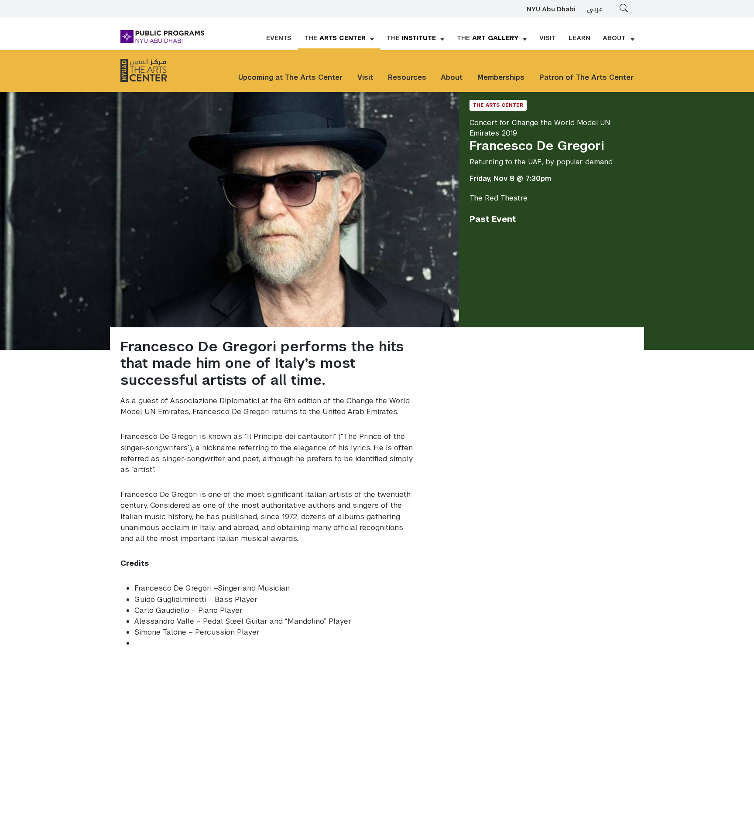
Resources (407, 77)
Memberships (500, 77)
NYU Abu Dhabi (551, 9)
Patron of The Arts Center (586, 77)
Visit (365, 77)
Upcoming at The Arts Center (290, 77)
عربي (595, 9)
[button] (339, 39)
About (452, 77)
